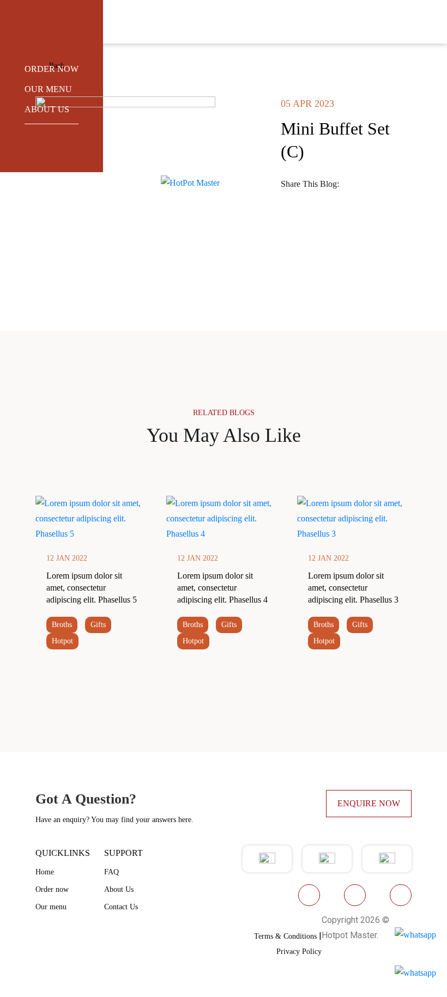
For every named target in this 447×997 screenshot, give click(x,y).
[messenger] (363, 199)
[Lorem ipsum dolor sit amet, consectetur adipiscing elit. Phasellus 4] (223, 517)
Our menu (51, 907)
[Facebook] (359, 184)
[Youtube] (355, 895)
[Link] (387, 199)
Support (123, 853)
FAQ (111, 872)
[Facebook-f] (309, 895)
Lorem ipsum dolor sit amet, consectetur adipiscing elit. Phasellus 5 (91, 587)
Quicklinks (62, 853)
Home (44, 872)
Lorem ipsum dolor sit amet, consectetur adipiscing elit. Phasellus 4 (222, 587)
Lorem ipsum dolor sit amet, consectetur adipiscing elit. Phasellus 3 (353, 587)
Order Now (51, 69)
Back (55, 66)
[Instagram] (401, 895)
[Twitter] (383, 184)
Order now (52, 889)
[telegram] (339, 199)
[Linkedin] (315, 199)
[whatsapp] (291, 199)
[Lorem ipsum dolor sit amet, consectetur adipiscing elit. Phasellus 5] (92, 517)
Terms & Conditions (285, 936)
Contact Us (121, 907)
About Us (119, 889)
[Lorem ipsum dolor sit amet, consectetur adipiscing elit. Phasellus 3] (354, 517)
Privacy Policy (299, 951)
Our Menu (48, 89)
